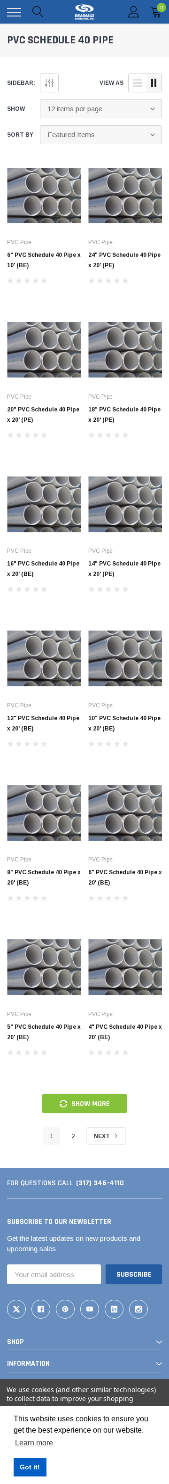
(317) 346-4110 (100, 1183)
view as (111, 83)
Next (102, 1136)
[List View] (137, 83)
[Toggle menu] (14, 12)
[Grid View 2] (153, 83)
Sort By (20, 134)
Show (16, 109)
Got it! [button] (30, 1467)
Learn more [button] (34, 1443)
